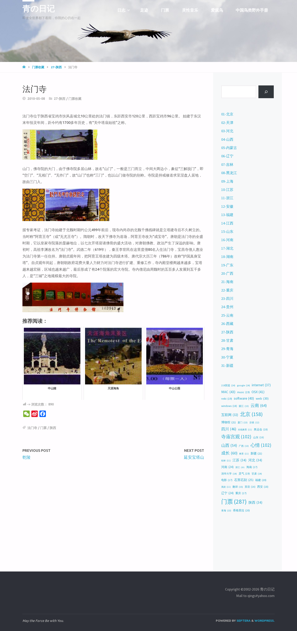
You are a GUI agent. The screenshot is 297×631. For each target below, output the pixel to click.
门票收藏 (38, 67)
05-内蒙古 (229, 147)
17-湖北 (227, 248)
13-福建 (227, 214)
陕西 (53, 428)
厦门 (243, 422)
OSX (258, 391)
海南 (251, 467)
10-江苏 (227, 189)
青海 (226, 510)
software (244, 398)
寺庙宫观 (236, 436)
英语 (250, 486)
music (243, 392)
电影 (226, 480)
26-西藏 (227, 323)
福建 (260, 480)
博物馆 (228, 422)
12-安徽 (227, 206)
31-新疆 (227, 365)
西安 (262, 486)
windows (229, 406)
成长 (229, 453)
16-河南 (227, 239)
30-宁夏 (227, 357)
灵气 (244, 473)
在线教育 (245, 429)
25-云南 (227, 315)
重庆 (240, 493)
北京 (251, 414)
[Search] (266, 91)
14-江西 (227, 223)
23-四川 (227, 298)
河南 (227, 467)
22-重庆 (227, 290)
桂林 (226, 460)
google (243, 385)
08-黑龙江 (229, 172)
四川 (228, 429)
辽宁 (227, 493)
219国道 (228, 385)
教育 (244, 453)
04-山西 (227, 139)
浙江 (239, 467)
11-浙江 (227, 198)
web (262, 398)
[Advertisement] (113, 494)
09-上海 (227, 181)
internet (261, 385)
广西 (244, 445)
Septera (243, 620)
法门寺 (32, 428)
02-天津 (227, 122)
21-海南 (227, 281)
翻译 (238, 486)
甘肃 (257, 473)
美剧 (226, 486)
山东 (258, 437)
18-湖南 (227, 256)
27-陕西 (56, 67)
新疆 (256, 453)
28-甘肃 (227, 340)
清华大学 (229, 473)
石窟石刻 (243, 480)
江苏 (239, 460)
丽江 (244, 406)
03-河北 (227, 131)
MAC (228, 391)
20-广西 (227, 273)
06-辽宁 (227, 156)
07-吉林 (227, 164)
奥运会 (261, 429)
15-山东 (227, 231)
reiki (226, 398)
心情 (261, 445)
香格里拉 (241, 510)
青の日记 (38, 8)
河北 (255, 460)
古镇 (254, 422)
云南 (259, 405)
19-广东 (227, 265)
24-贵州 (227, 306)
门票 (43, 428)
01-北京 (227, 114)
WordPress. (265, 620)
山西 (229, 445)
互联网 (229, 415)
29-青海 (227, 348)
